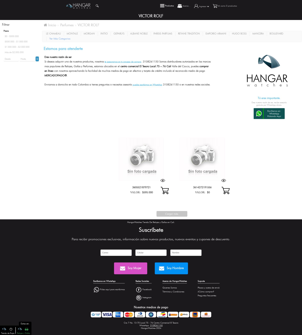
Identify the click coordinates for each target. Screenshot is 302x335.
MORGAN (89, 33)
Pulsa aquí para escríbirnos (112, 289)
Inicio (51, 25)
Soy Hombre (175, 268)
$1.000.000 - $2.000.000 (17, 47)
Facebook (147, 289)
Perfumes (67, 25)
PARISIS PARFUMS (163, 33)
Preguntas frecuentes (207, 295)
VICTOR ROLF (88, 25)
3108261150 (156, 325)
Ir (37, 59)
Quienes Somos (169, 287)
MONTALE (72, 33)
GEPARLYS (119, 33)
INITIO (104, 33)
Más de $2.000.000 (14, 52)
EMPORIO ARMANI (216, 33)
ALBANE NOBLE (139, 33)
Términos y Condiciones (173, 291)
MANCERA (258, 33)
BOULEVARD (276, 33)
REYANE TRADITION (189, 33)
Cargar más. (172, 213)
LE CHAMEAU (53, 33)
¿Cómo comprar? (206, 291)
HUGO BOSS (239, 33)
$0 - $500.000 (12, 36)
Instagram (147, 297)
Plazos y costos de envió (209, 287)
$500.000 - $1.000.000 (16, 41)
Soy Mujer (134, 268)
